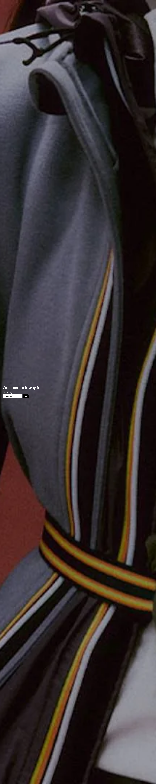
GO (26, 396)
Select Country (7, 393)
